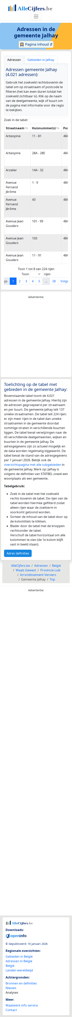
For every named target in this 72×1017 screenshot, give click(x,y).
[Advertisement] (36, 338)
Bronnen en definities (21, 983)
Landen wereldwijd (19, 970)
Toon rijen (36, 274)
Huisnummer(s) (44, 128)
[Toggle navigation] (36, 16)
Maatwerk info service (22, 1005)
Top (52, 579)
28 (54, 281)
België (10, 966)
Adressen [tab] (14, 60)
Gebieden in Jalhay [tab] (40, 60)
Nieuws (11, 988)
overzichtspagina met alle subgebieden (32, 465)
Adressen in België (19, 961)
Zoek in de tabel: (16, 120)
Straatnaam (15, 128)
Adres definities (18, 553)
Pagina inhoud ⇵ (38, 44)
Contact (11, 1010)
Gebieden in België (19, 956)
